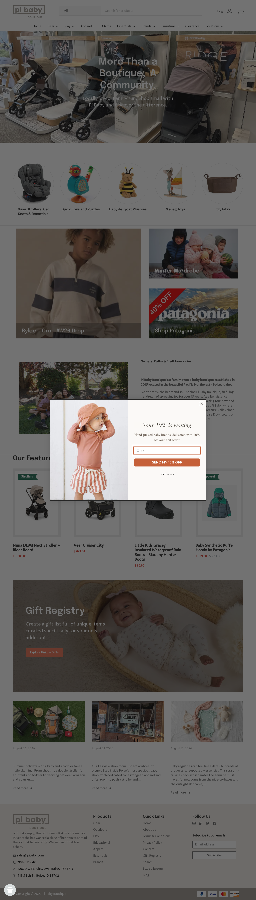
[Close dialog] (201, 403)
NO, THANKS (167, 474)
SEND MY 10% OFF (167, 462)
